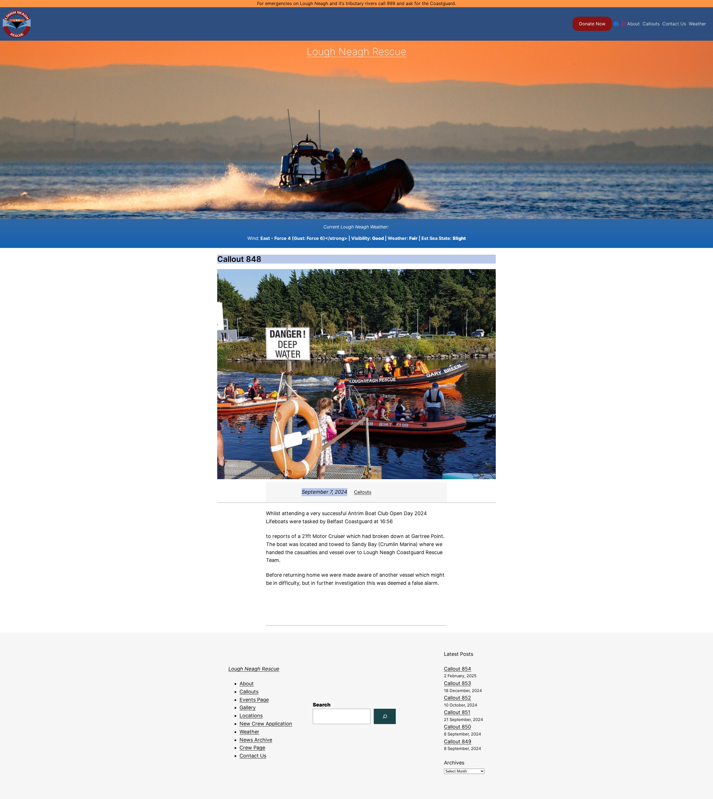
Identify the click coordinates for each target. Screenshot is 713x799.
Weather (249, 732)
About (247, 683)
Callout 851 (457, 712)
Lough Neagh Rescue (356, 51)
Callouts (362, 492)
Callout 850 (457, 727)
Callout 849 (457, 741)
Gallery (248, 707)
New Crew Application (266, 724)
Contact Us (253, 756)
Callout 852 (457, 698)
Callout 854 (457, 669)
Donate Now (592, 23)
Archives (454, 763)
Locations (251, 715)
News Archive (256, 740)
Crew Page (252, 748)
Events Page (254, 700)
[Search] (385, 716)
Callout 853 (457, 683)
